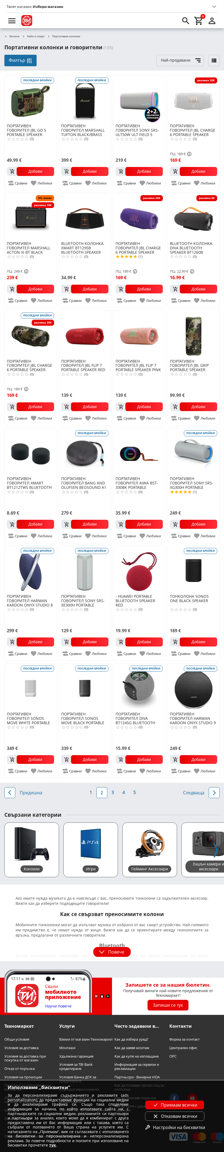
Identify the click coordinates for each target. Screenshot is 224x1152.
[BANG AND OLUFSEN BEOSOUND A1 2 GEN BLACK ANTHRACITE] (85, 451)
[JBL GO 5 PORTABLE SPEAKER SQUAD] (30, 99)
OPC (172, 1056)
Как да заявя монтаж (131, 1048)
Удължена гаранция (76, 1056)
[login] (212, 20)
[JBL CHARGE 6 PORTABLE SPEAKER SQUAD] (30, 334)
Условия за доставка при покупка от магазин (25, 1058)
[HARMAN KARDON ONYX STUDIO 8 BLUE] (30, 569)
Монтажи (67, 1048)
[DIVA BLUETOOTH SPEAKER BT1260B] (193, 216)
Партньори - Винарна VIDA (137, 1077)
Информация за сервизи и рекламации (136, 1066)
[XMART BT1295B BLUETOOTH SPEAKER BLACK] (85, 216)
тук (52, 1145)
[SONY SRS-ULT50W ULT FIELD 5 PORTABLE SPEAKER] (139, 99)
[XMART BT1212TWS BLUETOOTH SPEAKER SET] (30, 451)
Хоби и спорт (36, 36)
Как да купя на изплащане (136, 1056)
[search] (185, 20)
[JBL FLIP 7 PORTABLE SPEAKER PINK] (139, 334)
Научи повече (58, 1006)
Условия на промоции (23, 1077)
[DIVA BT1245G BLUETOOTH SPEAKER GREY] (139, 687)
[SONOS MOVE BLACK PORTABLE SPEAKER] (85, 687)
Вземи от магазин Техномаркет (86, 1039)
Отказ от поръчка (19, 1069)
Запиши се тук (168, 1005)
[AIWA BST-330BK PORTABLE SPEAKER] (139, 451)
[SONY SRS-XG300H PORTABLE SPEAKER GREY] (193, 451)
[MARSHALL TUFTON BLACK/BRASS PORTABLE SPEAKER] (85, 99)
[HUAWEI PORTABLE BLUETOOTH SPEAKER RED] (139, 569)
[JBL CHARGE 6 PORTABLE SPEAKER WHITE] (193, 99)
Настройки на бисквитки (179, 1127)
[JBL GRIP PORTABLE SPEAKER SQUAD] (193, 334)
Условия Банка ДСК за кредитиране (77, 1079)
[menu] (12, 20)
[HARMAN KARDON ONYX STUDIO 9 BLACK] (193, 687)
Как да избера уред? (131, 1039)
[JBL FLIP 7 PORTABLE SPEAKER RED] (85, 334)
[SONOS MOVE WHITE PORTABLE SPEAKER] (30, 687)
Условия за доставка (21, 1048)
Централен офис (183, 1048)
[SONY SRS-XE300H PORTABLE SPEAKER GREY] (85, 569)
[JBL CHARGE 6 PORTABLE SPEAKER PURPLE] (139, 216)
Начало (14, 36)
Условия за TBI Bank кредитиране (76, 1066)
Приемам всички (179, 1105)
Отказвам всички (179, 1116)
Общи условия (16, 1039)
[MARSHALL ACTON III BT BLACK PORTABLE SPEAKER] (30, 216)
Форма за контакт (184, 1039)
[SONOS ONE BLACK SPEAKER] (193, 569)
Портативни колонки (66, 36)
